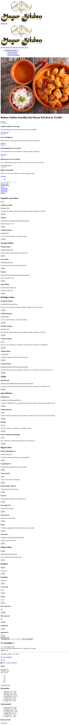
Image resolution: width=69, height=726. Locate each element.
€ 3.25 (2, 560)
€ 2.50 (2, 593)
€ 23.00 (3, 443)
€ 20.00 (3, 373)
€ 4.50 (2, 460)
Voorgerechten (4, 184)
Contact (26, 47)
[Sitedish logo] (3, 660)
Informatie (13, 47)
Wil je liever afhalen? (6, 657)
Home (2, 47)
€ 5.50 (2, 226)
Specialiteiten (4, 188)
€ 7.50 (2, 573)
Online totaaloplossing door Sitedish (10, 724)
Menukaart (7, 47)
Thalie (2, 187)
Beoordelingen (20, 47)
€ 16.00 (3, 406)
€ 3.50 (2, 502)
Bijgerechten (4, 190)
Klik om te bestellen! (16, 639)
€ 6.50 (2, 256)
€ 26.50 (3, 389)
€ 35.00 (3, 622)
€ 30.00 (3, 612)
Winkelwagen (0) (5, 639)
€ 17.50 (3, 214)
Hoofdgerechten (5, 185)
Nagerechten (4, 191)
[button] (34, 194)
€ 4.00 (2, 492)
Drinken (3, 193)
